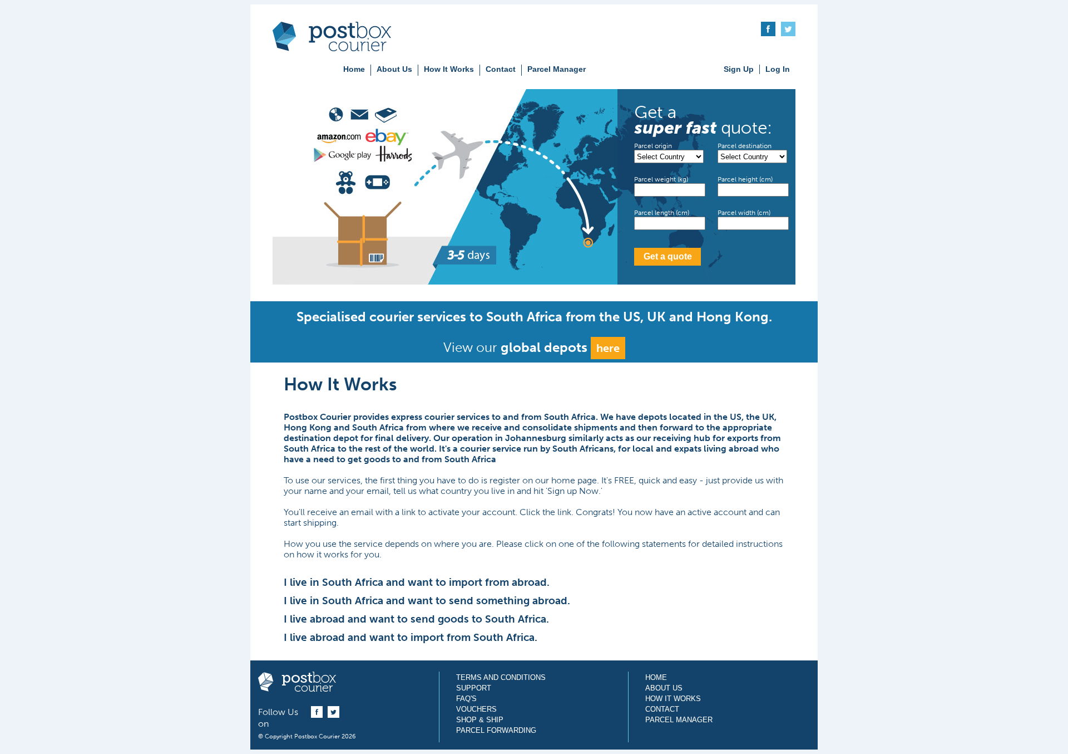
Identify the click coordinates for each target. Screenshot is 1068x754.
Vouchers (476, 709)
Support (473, 688)
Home (354, 69)
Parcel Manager (556, 69)
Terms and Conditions (501, 677)
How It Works (449, 69)
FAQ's (466, 698)
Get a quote (668, 256)
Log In (777, 69)
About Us (394, 69)
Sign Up (739, 69)
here (608, 348)
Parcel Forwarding (496, 730)
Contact (501, 69)
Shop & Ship (479, 720)
